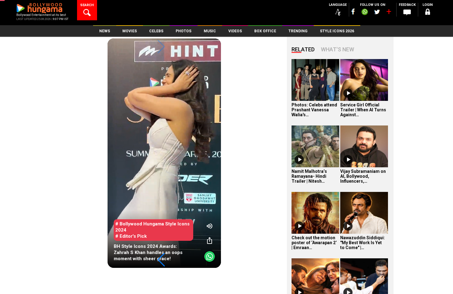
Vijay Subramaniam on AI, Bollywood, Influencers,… (363, 176)
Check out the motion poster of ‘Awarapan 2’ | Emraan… (314, 242)
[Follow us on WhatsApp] (364, 13)
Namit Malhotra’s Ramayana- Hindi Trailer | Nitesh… (309, 176)
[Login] (427, 13)
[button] (161, 260)
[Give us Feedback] (407, 13)
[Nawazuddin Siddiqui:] (364, 213)
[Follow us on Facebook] (353, 11)
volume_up (209, 226)
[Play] (348, 93)
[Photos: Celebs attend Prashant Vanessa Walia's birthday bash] (315, 80)
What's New (337, 49)
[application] (164, 153)
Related (303, 49)
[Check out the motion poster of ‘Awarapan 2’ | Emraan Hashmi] (315, 213)
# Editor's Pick (131, 236)
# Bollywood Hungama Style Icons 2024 (152, 227)
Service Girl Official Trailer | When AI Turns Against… (363, 109)
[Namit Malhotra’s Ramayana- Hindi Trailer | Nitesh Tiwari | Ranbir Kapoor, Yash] (315, 146)
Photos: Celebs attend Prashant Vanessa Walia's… (314, 109)
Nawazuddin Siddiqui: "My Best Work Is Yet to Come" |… (362, 242)
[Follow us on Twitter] (377, 12)
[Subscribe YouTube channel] (388, 13)
